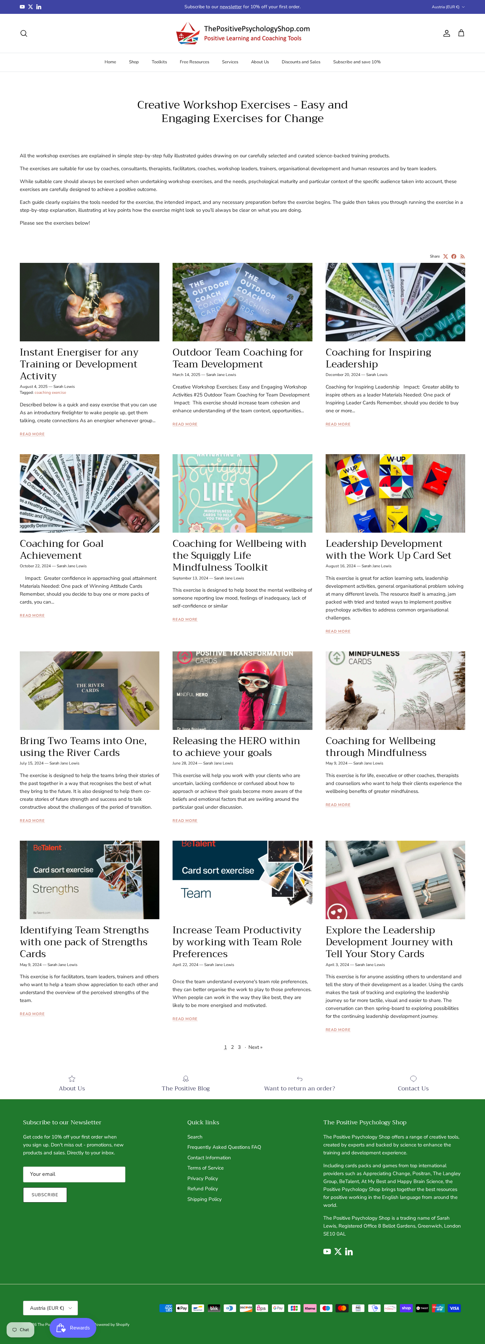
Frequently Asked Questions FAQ (224, 1147)
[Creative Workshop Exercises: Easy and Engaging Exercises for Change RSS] (462, 256)
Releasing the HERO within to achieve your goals (236, 746)
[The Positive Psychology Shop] (242, 33)
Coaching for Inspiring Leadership (378, 358)
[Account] (445, 33)
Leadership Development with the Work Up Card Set (389, 549)
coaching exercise (50, 392)
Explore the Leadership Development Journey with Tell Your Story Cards (389, 942)
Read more (32, 434)
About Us (260, 62)
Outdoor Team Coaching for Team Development (238, 358)
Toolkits (159, 62)
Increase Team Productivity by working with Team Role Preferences (237, 942)
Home (110, 62)
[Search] (24, 33)
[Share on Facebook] (453, 256)
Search (195, 1137)
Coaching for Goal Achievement (62, 549)
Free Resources (194, 62)
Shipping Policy (204, 1199)
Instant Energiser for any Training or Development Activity (79, 364)
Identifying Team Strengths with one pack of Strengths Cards (84, 942)
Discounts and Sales (301, 62)
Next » (255, 1047)
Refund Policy (202, 1188)
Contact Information (209, 1157)
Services (230, 62)
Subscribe (45, 1195)
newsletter (231, 7)
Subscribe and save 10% (357, 62)
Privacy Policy (202, 1178)
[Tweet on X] (445, 256)
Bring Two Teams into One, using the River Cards (83, 746)
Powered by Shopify (111, 1324)
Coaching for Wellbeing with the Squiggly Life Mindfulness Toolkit (240, 555)
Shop (134, 62)
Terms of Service (205, 1168)
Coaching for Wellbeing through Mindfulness (381, 746)
